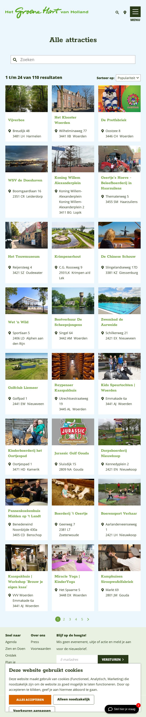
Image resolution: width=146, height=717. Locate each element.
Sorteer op (105, 78)
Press (35, 642)
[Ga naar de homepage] (46, 13)
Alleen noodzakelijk (73, 699)
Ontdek (10, 655)
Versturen (111, 659)
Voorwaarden (41, 648)
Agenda (11, 642)
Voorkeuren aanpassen (32, 710)
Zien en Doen (15, 648)
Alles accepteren (30, 700)
